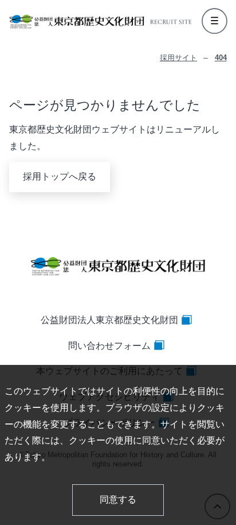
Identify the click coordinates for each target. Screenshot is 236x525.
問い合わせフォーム (109, 346)
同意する (118, 499)
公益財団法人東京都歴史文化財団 (109, 320)
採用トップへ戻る (59, 176)
